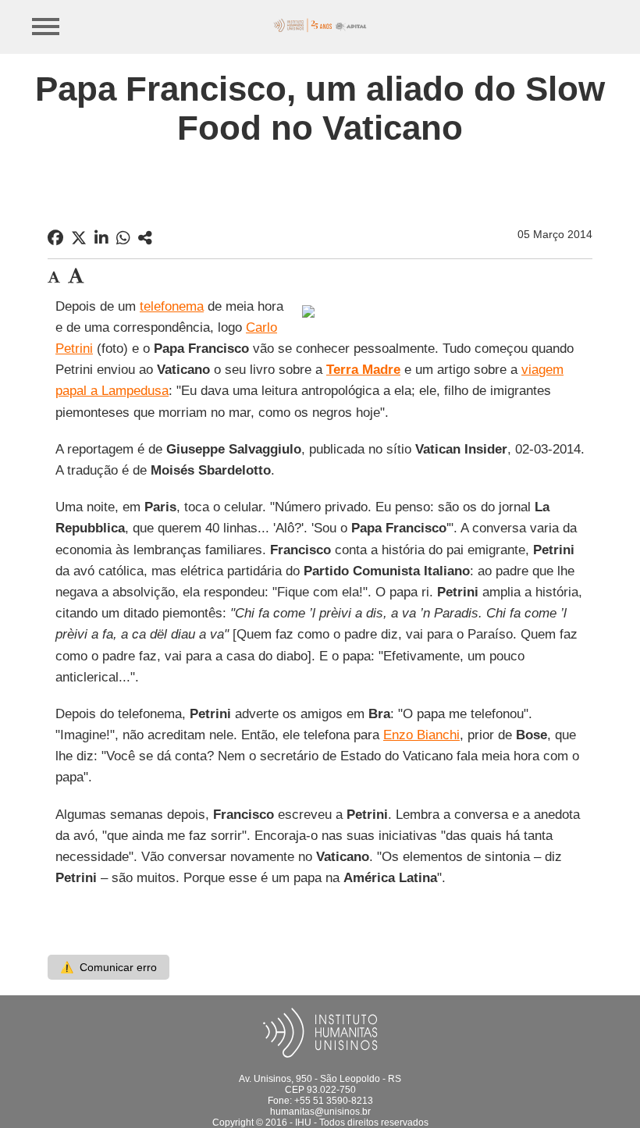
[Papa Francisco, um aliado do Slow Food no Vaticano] (145, 238)
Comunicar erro (108, 967)
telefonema (172, 306)
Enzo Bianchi (421, 735)
